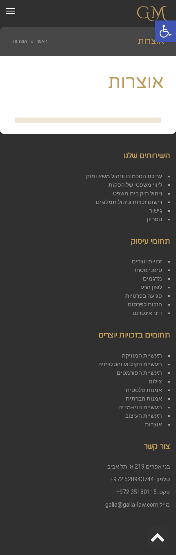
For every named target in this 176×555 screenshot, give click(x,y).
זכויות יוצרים (147, 261)
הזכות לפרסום (145, 304)
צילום (155, 381)
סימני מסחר (147, 270)
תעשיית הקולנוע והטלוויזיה (130, 364)
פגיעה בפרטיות (143, 295)
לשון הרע (151, 287)
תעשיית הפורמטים (139, 372)
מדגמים (152, 278)
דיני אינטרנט (147, 313)
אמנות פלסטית (144, 390)
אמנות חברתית (144, 398)
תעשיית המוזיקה (142, 355)
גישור (155, 210)
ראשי (41, 41)
